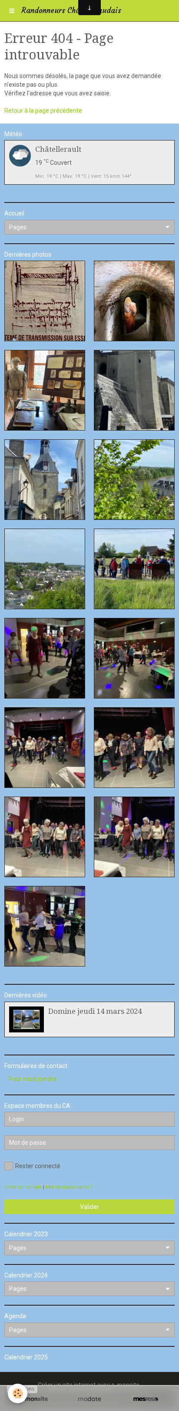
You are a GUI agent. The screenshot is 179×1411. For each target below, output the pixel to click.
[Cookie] (17, 1393)
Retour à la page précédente (43, 110)
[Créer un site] (33, 1399)
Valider (89, 1206)
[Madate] (89, 1399)
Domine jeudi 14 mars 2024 (95, 1011)
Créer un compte (23, 1187)
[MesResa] (145, 1399)
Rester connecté (37, 1166)
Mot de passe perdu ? (69, 1187)
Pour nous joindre (32, 1078)
